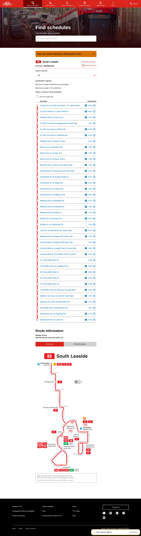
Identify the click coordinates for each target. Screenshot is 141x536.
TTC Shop (76, 511)
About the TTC (17, 506)
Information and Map (88, 62)
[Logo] (7, 3)
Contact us (115, 507)
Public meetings (47, 506)
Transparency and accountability (23, 511)
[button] (113, 3)
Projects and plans (18, 516)
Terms (14, 528)
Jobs (44, 511)
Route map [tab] (49, 344)
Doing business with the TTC (52, 516)
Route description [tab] (80, 344)
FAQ (74, 516)
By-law (20, 528)
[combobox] (65, 39)
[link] (65, 54)
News (74, 506)
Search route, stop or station (47, 33)
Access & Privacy (31, 528)
